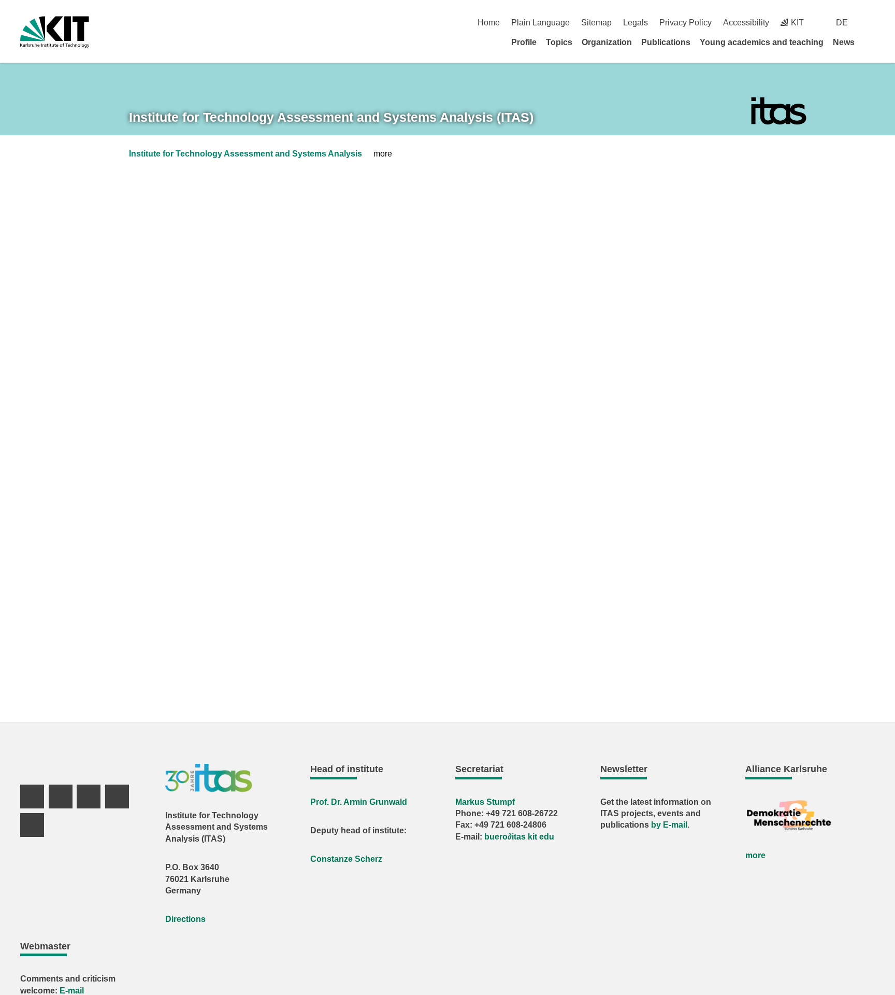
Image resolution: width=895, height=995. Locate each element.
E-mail (72, 990)
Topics (559, 42)
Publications (665, 42)
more (755, 855)
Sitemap (596, 22)
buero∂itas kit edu (519, 836)
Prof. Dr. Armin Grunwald (358, 802)
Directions (185, 919)
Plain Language (540, 22)
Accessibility (746, 22)
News (844, 42)
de (842, 22)
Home (489, 22)
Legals (635, 22)
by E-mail (669, 824)
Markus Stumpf (485, 802)
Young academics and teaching (762, 42)
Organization (607, 42)
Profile (524, 42)
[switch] (871, 22)
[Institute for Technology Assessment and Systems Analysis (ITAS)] (778, 111)
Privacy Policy (685, 22)
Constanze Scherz (346, 859)
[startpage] (871, 42)
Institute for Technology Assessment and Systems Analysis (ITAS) (331, 117)
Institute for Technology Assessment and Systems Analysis (245, 153)
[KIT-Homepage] (54, 32)
